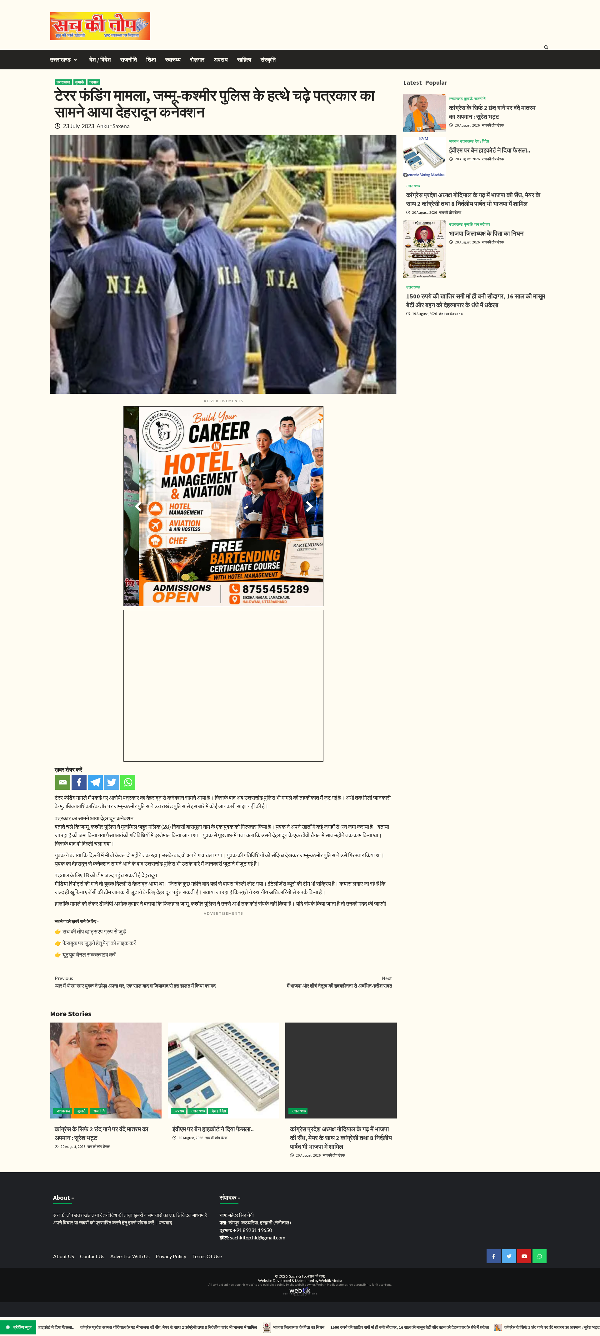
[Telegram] (95, 782)
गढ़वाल (93, 82)
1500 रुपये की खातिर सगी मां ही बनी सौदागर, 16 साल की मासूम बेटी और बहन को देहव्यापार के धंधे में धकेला (360, 1327)
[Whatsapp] (127, 782)
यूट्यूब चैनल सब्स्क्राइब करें (89, 954)
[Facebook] (79, 782)
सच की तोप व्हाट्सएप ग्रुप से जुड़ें (94, 931)
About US (63, 1256)
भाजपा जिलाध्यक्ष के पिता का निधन (486, 233)
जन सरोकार (482, 224)
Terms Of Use (207, 1256)
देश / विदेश (100, 59)
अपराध (221, 59)
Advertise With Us (130, 1256)
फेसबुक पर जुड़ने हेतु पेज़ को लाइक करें (99, 942)
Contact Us (92, 1256)
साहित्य (244, 59)
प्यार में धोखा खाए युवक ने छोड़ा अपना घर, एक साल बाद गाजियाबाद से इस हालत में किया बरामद (135, 982)
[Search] (546, 47)
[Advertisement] (476, 365)
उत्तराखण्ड (60, 59)
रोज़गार (197, 59)
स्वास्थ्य (173, 59)
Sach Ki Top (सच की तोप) (307, 1276)
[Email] (62, 782)
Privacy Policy (171, 1256)
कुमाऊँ (79, 82)
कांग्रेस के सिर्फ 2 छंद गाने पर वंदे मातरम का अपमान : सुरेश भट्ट (503, 1327)
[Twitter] (111, 782)
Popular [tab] (436, 82)
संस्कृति (268, 59)
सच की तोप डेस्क (99, 1146)
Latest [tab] (412, 82)
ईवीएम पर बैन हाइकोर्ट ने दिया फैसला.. (213, 1129)
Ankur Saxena (113, 126)
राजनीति (128, 59)
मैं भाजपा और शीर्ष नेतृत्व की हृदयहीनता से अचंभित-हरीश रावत (339, 982)
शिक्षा (151, 59)
